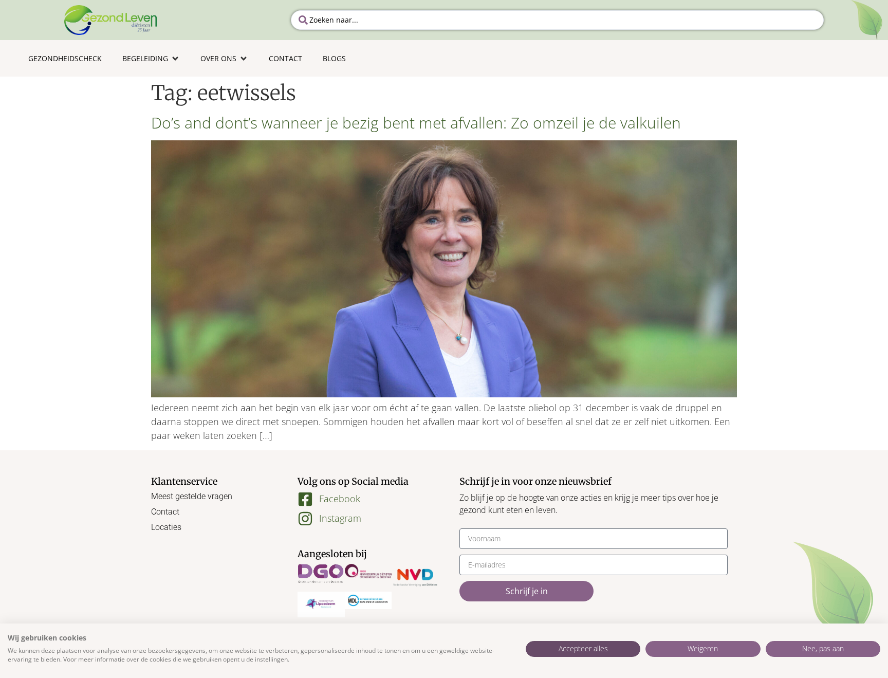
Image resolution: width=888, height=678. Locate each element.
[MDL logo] (368, 600)
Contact (165, 512)
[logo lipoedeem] (321, 604)
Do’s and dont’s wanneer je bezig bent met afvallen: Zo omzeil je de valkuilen (416, 122)
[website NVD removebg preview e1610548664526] (415, 578)
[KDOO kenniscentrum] (368, 571)
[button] (151, 58)
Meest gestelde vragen (191, 496)
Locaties (166, 527)
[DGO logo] (321, 574)
